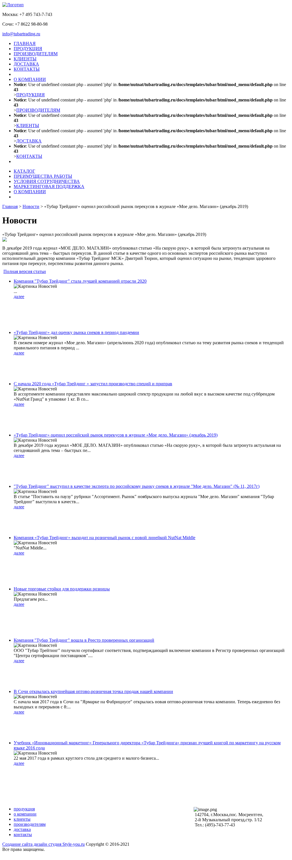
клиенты (22, 819)
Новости (31, 206)
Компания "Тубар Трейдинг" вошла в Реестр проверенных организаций (84, 640)
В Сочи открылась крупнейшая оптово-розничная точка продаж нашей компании (93, 691)
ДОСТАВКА (26, 64)
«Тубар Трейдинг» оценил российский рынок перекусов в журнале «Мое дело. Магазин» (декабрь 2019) (116, 435)
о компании (25, 814)
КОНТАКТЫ (27, 69)
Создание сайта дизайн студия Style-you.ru (43, 844)
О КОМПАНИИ (30, 79)
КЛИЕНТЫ (25, 58)
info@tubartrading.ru (21, 33)
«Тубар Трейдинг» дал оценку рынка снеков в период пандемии (76, 332)
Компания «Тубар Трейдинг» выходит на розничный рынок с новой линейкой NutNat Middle (104, 537)
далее (19, 296)
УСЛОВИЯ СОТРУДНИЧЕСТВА (47, 181)
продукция (24, 808)
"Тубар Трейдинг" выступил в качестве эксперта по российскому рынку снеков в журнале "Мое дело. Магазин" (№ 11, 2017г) (136, 486)
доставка (22, 829)
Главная (10, 206)
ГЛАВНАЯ (25, 43)
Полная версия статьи (24, 271)
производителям (30, 824)
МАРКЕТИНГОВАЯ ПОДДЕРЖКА (49, 186)
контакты (23, 834)
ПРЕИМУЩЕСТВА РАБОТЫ (43, 176)
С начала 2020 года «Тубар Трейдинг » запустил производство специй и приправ (93, 383)
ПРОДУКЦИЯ (28, 48)
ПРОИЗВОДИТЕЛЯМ (36, 53)
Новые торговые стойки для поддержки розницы (62, 588)
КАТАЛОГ (24, 171)
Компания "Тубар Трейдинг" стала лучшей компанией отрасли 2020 (80, 281)
